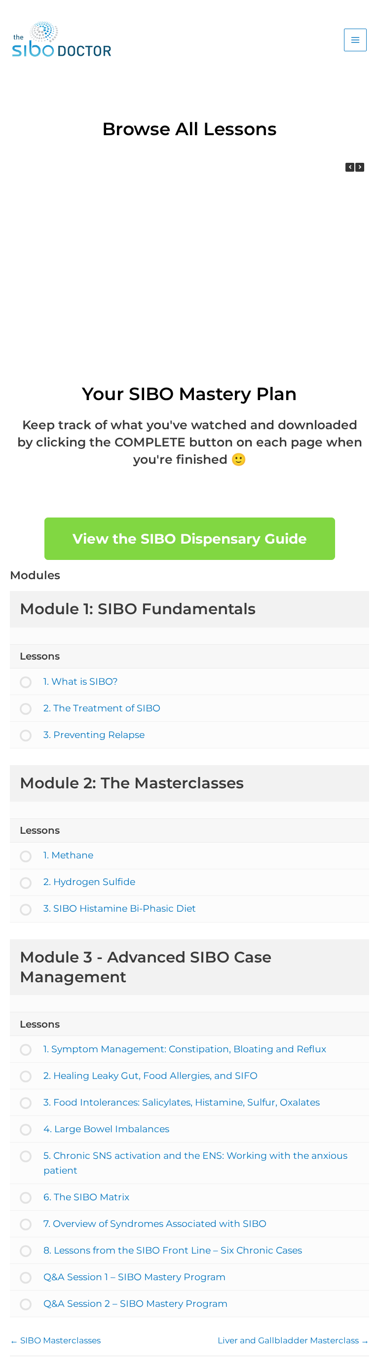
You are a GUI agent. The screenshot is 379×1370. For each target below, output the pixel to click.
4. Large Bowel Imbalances (106, 1129)
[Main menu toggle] (355, 40)
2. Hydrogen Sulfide (89, 882)
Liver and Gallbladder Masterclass (289, 1340)
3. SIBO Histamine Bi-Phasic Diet (119, 908)
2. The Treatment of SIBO (203, 252)
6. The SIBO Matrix (86, 1197)
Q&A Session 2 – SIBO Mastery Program (135, 1303)
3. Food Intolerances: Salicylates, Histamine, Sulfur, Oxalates (181, 1102)
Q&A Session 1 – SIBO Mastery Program (134, 1277)
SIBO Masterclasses (59, 1340)
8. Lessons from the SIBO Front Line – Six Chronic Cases (172, 1250)
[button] (359, 167)
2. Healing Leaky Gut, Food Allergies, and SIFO (150, 1075)
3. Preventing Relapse (75, 347)
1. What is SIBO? (75, 252)
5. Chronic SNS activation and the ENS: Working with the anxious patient (195, 1163)
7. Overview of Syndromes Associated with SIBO (154, 1223)
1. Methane (203, 347)
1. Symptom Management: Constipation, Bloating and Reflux (184, 1049)
